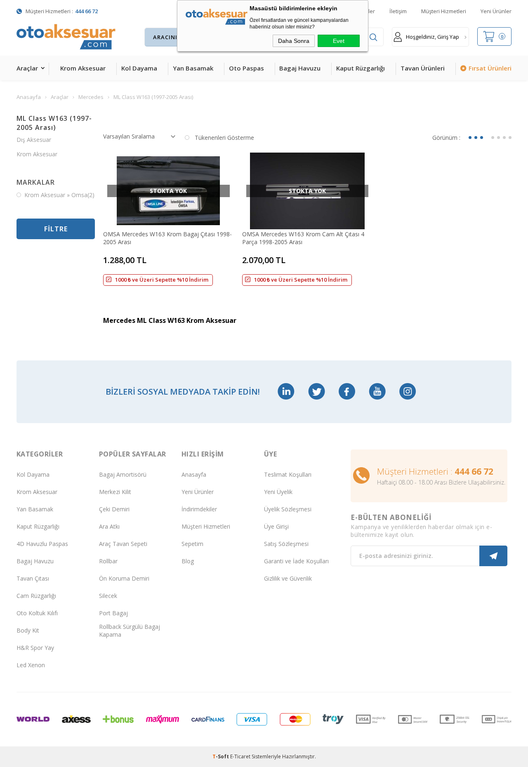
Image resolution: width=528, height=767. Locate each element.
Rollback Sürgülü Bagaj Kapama (129, 630)
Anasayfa (194, 474)
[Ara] (373, 37)
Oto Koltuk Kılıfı (37, 613)
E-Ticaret (240, 756)
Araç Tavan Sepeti (123, 544)
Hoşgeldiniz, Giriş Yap (432, 36)
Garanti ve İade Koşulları (296, 561)
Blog (188, 561)
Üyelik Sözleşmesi (287, 509)
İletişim (398, 11)
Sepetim (192, 544)
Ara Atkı (109, 526)
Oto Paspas (246, 68)
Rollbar (108, 561)
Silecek (108, 596)
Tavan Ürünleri (423, 68)
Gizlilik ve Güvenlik (288, 578)
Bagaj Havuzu (300, 68)
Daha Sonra (293, 41)
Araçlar (27, 68)
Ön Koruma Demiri (124, 578)
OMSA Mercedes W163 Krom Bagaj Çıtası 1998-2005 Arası (167, 238)
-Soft (221, 756)
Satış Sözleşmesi (286, 544)
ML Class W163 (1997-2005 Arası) (54, 123)
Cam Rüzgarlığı (36, 596)
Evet (338, 41)
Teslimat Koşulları (287, 474)
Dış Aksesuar (33, 140)
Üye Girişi (276, 526)
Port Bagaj (113, 613)
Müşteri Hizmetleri (443, 11)
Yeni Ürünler (496, 11)
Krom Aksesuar (83, 68)
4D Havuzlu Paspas (42, 544)
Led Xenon (30, 665)
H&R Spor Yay (35, 648)
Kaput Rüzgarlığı (360, 68)
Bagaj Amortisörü (122, 474)
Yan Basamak (193, 68)
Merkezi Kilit (115, 492)
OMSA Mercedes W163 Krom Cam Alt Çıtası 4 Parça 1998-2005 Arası (303, 238)
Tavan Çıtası (32, 578)
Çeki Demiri (114, 509)
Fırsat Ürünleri (490, 68)
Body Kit (27, 630)
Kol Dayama (139, 68)
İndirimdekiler (199, 509)
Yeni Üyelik (278, 492)
